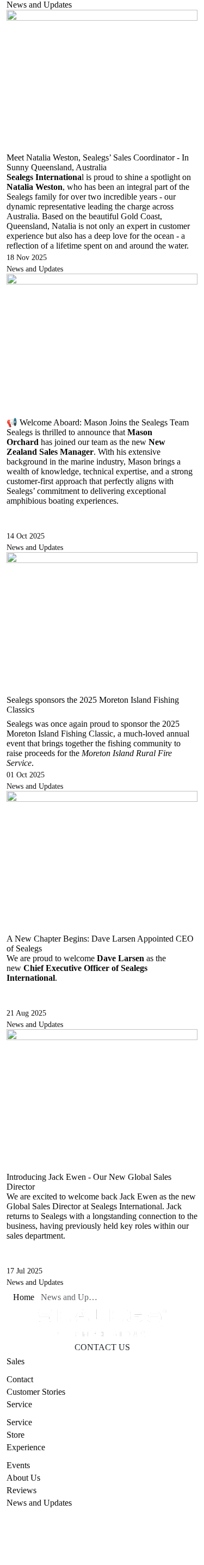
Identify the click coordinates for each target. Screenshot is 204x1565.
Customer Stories (36, 1391)
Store (15, 1434)
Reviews (21, 1490)
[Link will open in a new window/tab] (78, 1559)
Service (19, 1422)
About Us (23, 1477)
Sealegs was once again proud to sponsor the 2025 (93, 723)
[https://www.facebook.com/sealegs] (105, 1559)
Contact (20, 1379)
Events (18, 1465)
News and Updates (35, 269)
